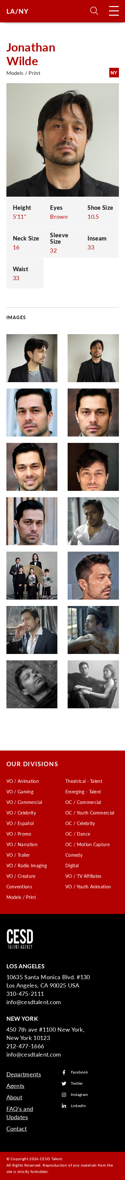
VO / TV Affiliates (83, 876)
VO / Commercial (24, 802)
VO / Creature (21, 876)
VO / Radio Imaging (26, 865)
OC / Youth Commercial (89, 812)
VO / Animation (22, 781)
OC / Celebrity (80, 823)
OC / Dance (77, 833)
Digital (72, 865)
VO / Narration (22, 844)
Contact (16, 1128)
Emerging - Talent (83, 791)
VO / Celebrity (21, 812)
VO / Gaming (20, 791)
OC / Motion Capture (87, 844)
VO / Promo (18, 833)
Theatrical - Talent (83, 781)
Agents (15, 1086)
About (14, 1097)
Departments (23, 1074)
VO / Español (20, 823)
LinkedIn (78, 1106)
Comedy (73, 855)
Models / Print (21, 897)
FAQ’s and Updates (19, 1113)
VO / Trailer (18, 855)
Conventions (19, 886)
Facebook (79, 1072)
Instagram (79, 1094)
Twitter (77, 1083)
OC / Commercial (83, 802)
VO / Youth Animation (88, 886)
